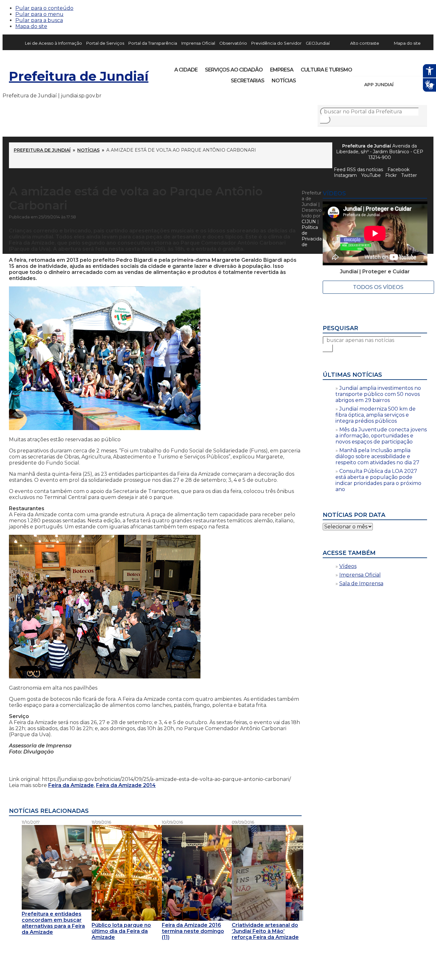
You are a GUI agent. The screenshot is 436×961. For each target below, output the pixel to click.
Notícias (284, 81)
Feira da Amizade (71, 785)
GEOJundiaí (318, 43)
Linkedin (401, 68)
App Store (400, 84)
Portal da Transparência (152, 43)
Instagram (369, 68)
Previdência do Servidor (276, 43)
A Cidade (186, 70)
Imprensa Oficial (198, 43)
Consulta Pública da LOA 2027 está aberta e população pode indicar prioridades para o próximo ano (378, 480)
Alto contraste (364, 43)
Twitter (409, 175)
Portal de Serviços (105, 43)
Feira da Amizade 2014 (126, 785)
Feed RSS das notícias (358, 169)
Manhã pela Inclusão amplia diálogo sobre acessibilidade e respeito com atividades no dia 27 (377, 456)
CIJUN (309, 221)
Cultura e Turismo (326, 70)
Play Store (411, 84)
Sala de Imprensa (361, 583)
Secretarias (247, 81)
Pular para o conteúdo (44, 8)
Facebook (398, 169)
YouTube (391, 68)
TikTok (380, 68)
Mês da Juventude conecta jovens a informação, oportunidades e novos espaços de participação (381, 436)
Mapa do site (31, 26)
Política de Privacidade (312, 235)
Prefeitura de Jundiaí (78, 76)
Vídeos (348, 566)
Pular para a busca (39, 20)
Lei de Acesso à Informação (53, 43)
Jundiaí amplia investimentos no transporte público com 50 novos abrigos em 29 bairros (378, 394)
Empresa (281, 70)
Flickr (412, 68)
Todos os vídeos (378, 287)
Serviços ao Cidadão (234, 70)
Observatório (233, 43)
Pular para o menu (39, 14)
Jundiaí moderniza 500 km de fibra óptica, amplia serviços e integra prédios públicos (375, 415)
